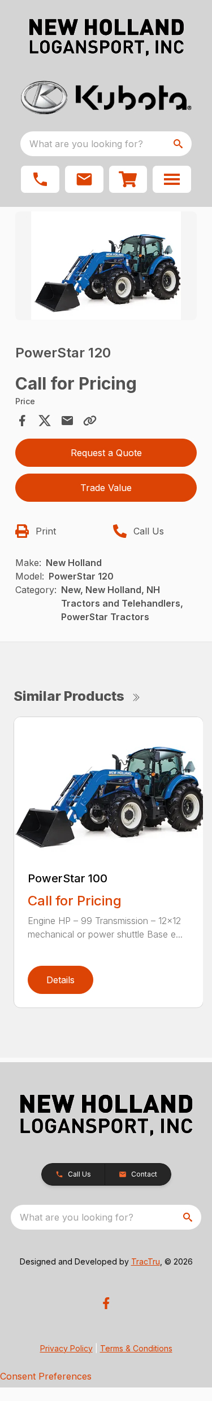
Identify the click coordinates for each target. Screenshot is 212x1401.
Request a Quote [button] (106, 452)
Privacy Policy (66, 1348)
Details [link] (60, 979)
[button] (40, 179)
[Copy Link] (90, 420)
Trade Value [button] (106, 487)
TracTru (145, 1261)
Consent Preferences (46, 1376)
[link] (128, 179)
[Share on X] (44, 420)
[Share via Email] (67, 420)
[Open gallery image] (106, 265)
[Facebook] (106, 1303)
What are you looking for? (86, 143)
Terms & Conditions (136, 1348)
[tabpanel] (106, 267)
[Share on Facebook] (22, 420)
